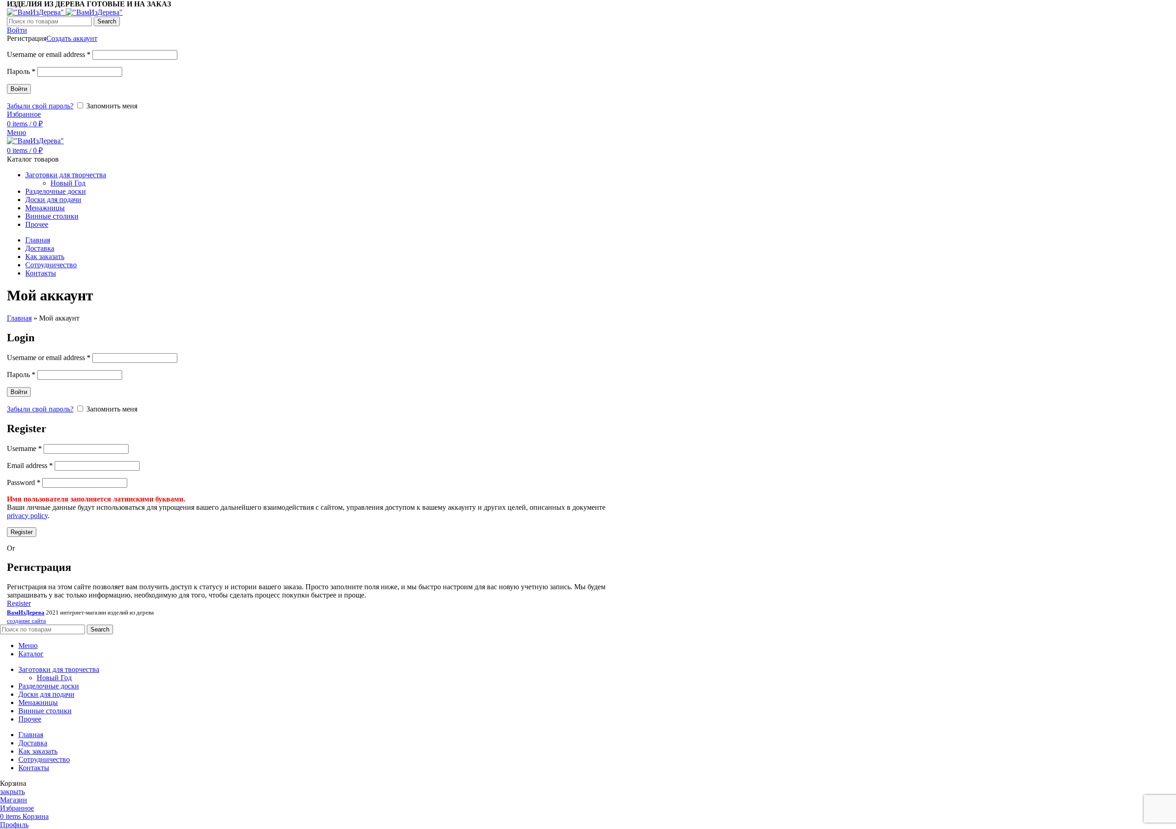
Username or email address (48, 54)
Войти (19, 88)
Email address (30, 465)
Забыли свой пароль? (40, 106)
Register (22, 532)
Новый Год (68, 183)
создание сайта (26, 620)
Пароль (21, 71)
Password (23, 482)
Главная (19, 318)
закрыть (12, 791)
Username (24, 448)
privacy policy (27, 515)
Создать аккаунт (71, 38)
